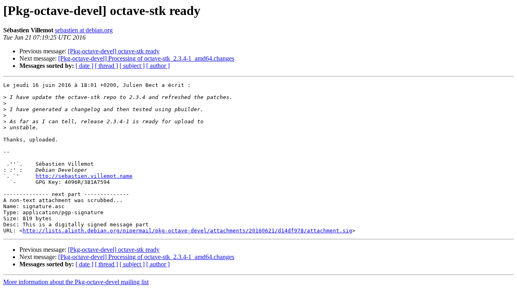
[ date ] (84, 65)
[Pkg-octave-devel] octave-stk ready (114, 51)
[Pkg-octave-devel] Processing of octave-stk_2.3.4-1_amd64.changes (146, 58)
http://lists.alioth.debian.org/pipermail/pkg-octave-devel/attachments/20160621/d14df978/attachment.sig (187, 231)
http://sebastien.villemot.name (84, 176)
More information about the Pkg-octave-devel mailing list (76, 281)
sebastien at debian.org (84, 30)
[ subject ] (132, 65)
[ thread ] (106, 65)
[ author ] (158, 65)
